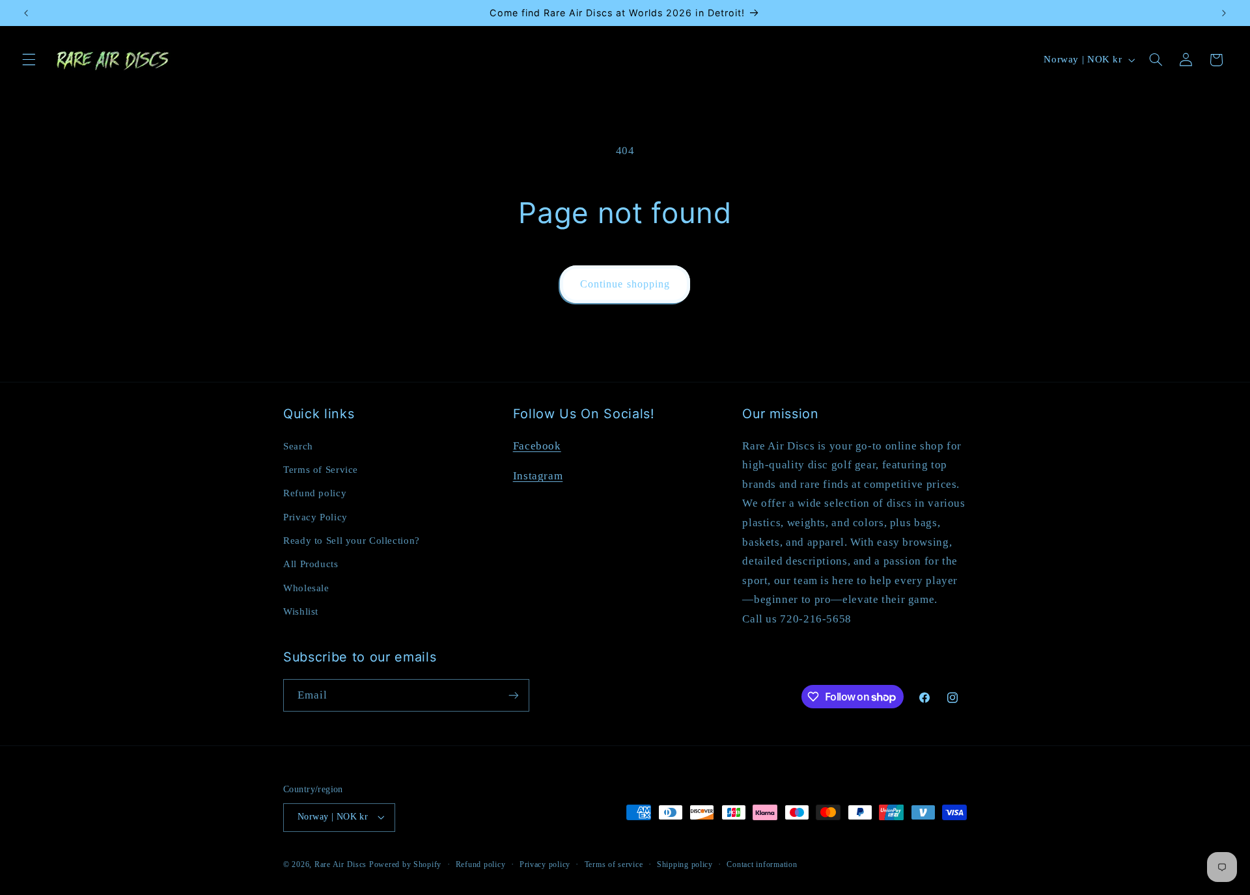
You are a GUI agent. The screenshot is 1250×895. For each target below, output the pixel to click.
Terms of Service (320, 469)
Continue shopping (625, 283)
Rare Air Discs (340, 864)
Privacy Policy (315, 517)
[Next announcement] (1224, 13)
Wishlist (300, 611)
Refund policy (314, 493)
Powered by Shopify (405, 864)
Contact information (762, 864)
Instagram (538, 476)
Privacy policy (545, 864)
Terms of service (614, 864)
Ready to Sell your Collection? (351, 540)
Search (298, 446)
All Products (311, 564)
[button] (29, 60)
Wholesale (306, 588)
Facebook (537, 446)
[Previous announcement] (26, 13)
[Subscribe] (514, 695)
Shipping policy (685, 864)
